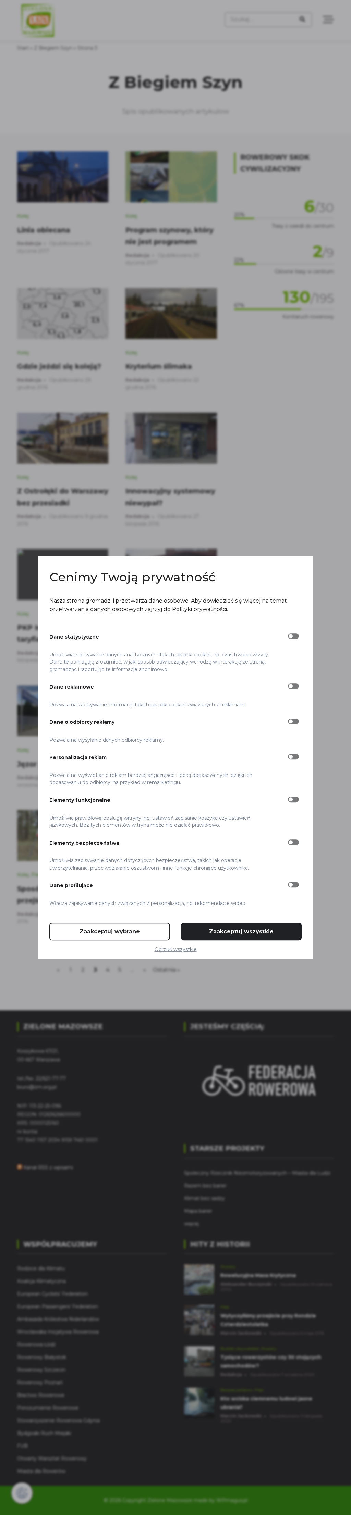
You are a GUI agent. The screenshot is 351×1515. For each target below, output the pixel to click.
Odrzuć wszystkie (176, 949)
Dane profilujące (71, 885)
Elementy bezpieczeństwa (84, 843)
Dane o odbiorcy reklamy (81, 722)
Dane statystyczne (74, 637)
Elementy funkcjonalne (79, 800)
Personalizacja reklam (78, 758)
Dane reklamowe (71, 687)
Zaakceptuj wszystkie (241, 931)
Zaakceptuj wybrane (110, 931)
